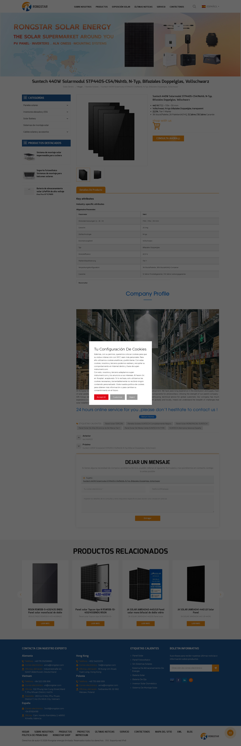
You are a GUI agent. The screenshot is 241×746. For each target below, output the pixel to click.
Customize (117, 397)
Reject (132, 397)
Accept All (101, 397)
